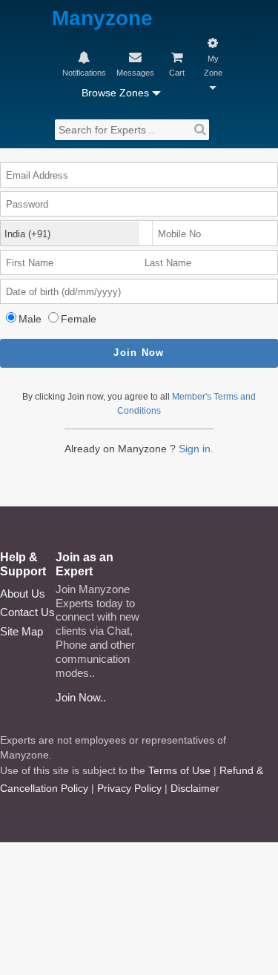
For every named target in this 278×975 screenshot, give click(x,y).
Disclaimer (195, 788)
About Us (22, 593)
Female (78, 319)
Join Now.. (81, 697)
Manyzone (102, 19)
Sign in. (196, 449)
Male (30, 319)
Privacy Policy (129, 788)
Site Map (21, 631)
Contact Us (27, 612)
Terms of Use (179, 770)
